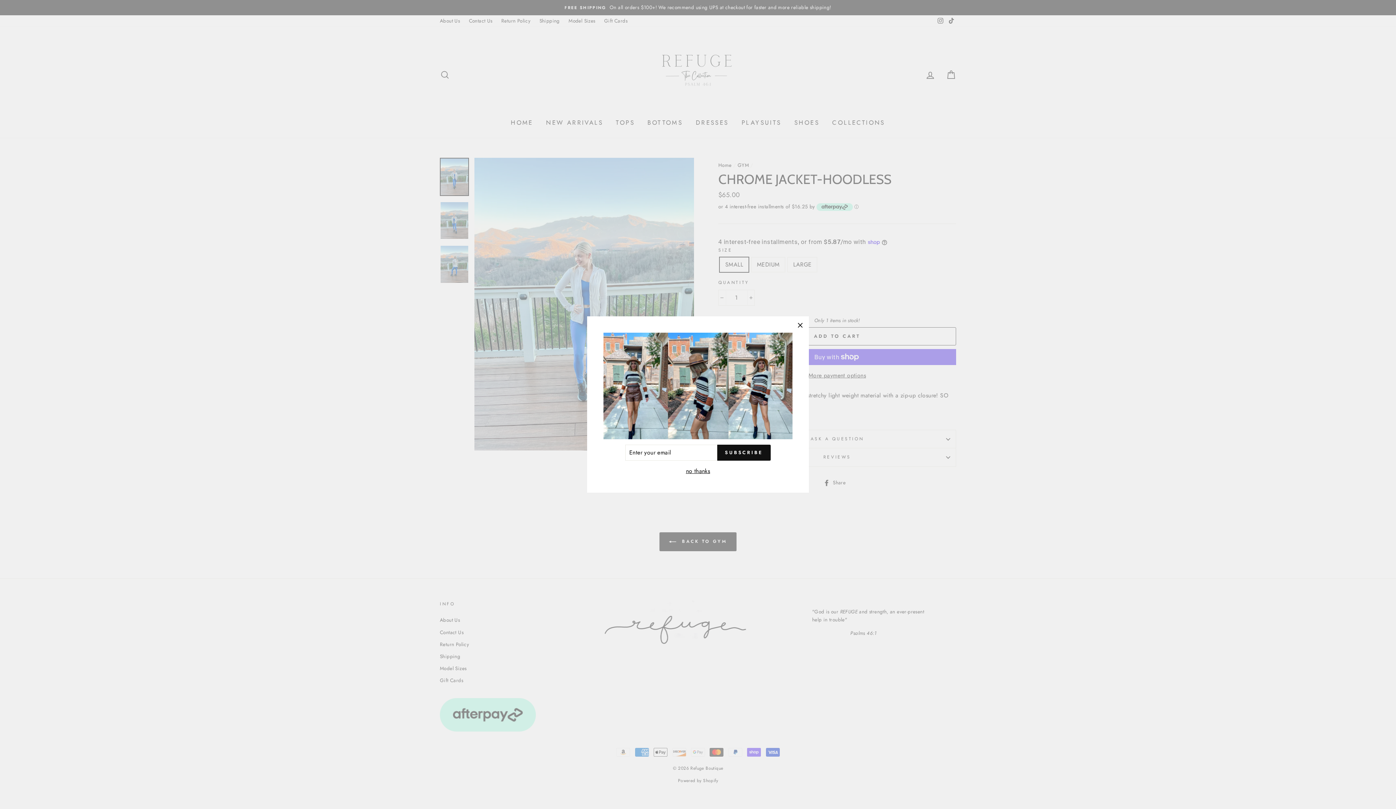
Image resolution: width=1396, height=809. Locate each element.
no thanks (698, 471)
